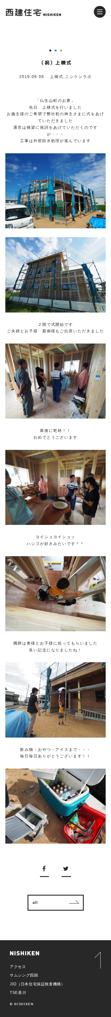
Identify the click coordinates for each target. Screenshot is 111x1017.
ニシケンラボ (78, 76)
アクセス (18, 966)
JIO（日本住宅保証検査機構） (37, 984)
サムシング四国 (24, 975)
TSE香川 (18, 992)
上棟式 (56, 76)
